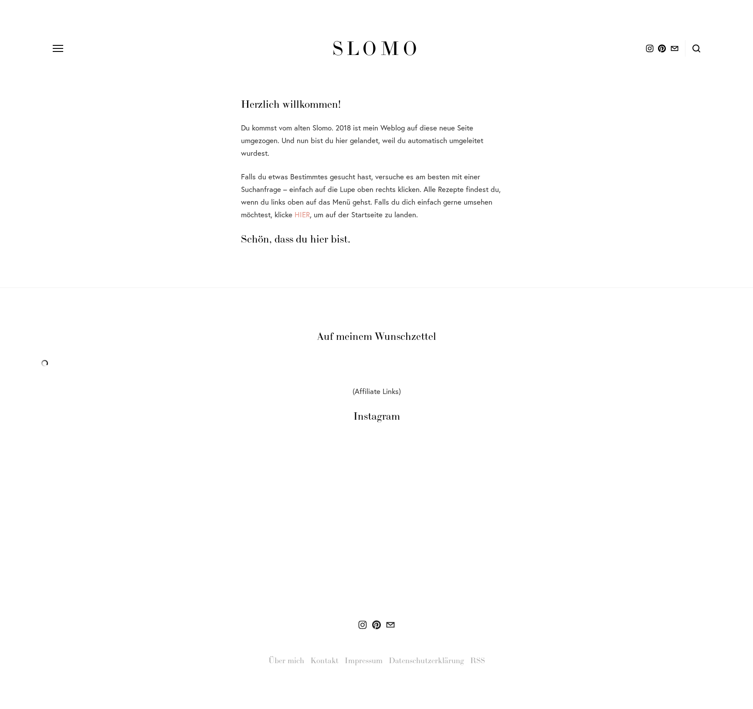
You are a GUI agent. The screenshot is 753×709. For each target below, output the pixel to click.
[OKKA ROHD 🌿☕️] (362, 624)
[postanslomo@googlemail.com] (390, 624)
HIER (302, 214)
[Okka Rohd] (376, 624)
